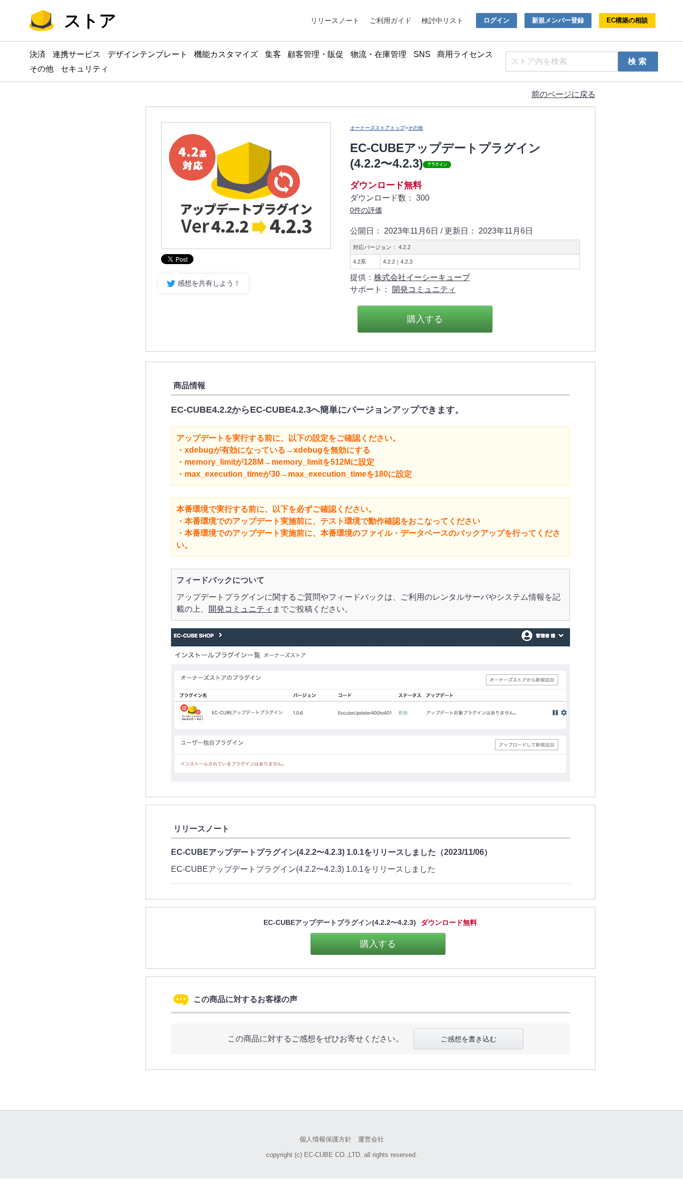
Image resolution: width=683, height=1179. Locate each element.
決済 (38, 54)
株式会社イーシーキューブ (422, 277)
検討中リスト (443, 21)
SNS (422, 54)
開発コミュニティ (424, 289)
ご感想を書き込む (468, 1039)
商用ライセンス (465, 54)
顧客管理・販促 (316, 54)
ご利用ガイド (391, 21)
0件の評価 (366, 210)
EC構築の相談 (627, 20)
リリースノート (335, 21)
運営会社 (371, 1139)
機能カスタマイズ (226, 54)
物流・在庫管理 (378, 54)
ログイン (497, 20)
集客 (273, 54)
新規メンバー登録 (558, 20)
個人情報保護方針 (326, 1139)
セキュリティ (84, 69)
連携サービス (76, 54)
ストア (90, 20)
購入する (425, 319)
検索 (638, 61)
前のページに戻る (564, 94)
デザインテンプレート (148, 54)
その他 (42, 69)
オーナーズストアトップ (377, 128)
